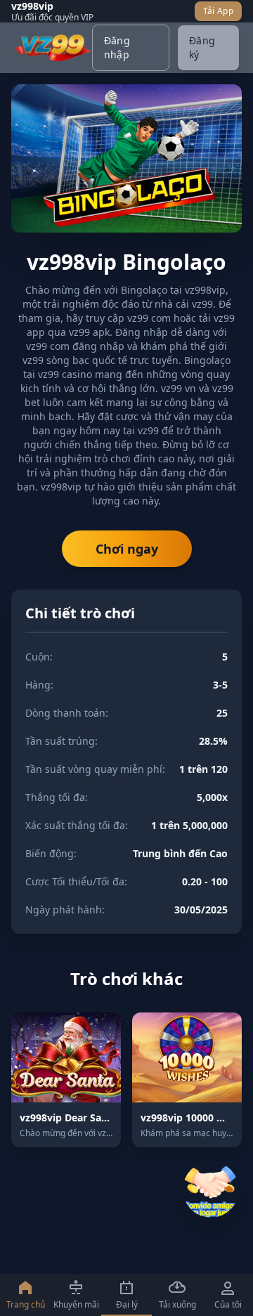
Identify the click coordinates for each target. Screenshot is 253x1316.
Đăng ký (202, 47)
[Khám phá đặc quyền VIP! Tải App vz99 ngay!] (211, 1189)
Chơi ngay (127, 548)
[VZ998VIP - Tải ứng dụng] (53, 48)
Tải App (218, 11)
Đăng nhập (117, 47)
